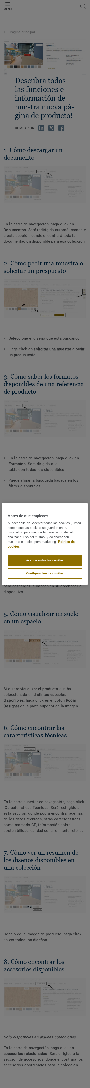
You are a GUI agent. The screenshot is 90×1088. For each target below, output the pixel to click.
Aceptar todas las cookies (45, 560)
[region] (45, 544)
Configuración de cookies (45, 573)
